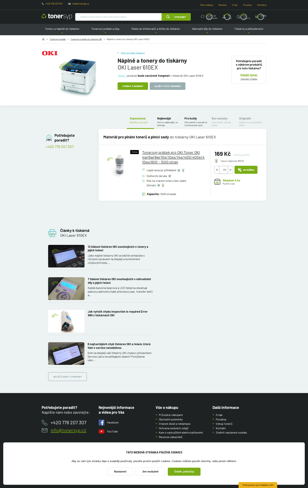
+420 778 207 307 (54, 3)
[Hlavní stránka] (57, 17)
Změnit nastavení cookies (231, 432)
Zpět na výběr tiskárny (133, 53)
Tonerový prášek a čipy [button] (105, 31)
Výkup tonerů (224, 423)
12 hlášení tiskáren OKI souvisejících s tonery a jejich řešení (118, 248)
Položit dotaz (248, 75)
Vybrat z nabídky (132, 86)
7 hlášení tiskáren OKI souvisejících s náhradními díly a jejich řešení (119, 280)
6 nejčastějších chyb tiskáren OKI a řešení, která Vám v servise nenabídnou (119, 345)
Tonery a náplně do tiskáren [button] (62, 31)
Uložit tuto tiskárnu (167, 86)
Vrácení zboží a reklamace (174, 423)
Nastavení (120, 471)
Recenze (223, 5)
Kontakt (221, 428)
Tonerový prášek (58, 39)
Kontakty (261, 5)
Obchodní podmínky (171, 419)
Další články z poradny (67, 376)
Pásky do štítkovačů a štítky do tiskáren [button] (155, 31)
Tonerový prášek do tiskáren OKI (86, 39)
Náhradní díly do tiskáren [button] (207, 31)
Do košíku (248, 169)
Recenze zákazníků (170, 437)
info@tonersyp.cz (80, 3)
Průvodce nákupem (171, 415)
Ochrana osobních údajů (173, 428)
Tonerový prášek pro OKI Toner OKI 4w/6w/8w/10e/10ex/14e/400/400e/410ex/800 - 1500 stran (173, 157)
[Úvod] (43, 39)
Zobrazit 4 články (249, 79)
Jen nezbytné (150, 471)
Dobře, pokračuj (184, 471)
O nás (235, 5)
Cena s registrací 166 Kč (232, 161)
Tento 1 (122, 75)
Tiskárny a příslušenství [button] (248, 31)
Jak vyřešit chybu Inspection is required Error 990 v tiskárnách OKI (118, 313)
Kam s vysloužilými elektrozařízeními (181, 432)
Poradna (247, 5)
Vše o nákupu (206, 5)
